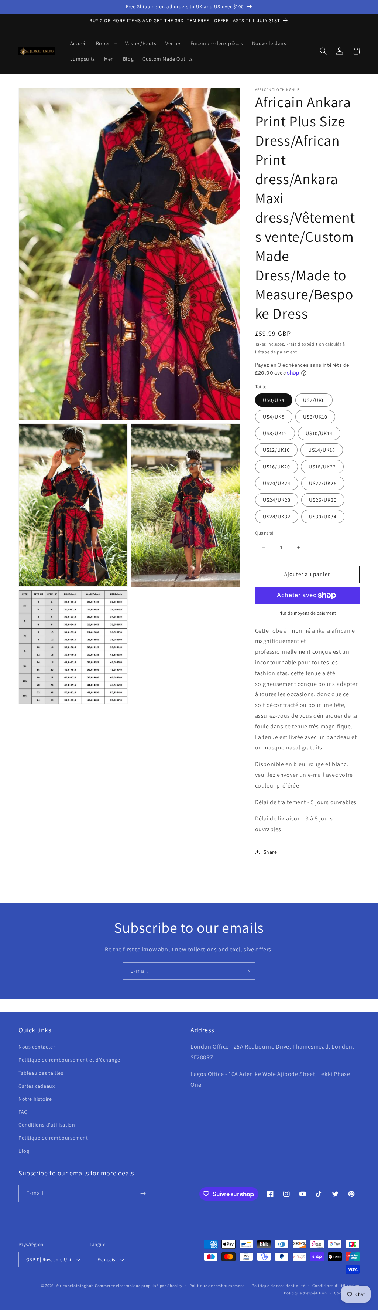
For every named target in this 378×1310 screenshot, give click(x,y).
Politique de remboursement (53, 1137)
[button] (106, 43)
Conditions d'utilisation (46, 1124)
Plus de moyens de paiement (307, 613)
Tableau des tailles (40, 1073)
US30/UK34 (323, 516)
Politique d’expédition (305, 1293)
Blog (23, 1151)
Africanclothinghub (75, 1285)
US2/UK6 (314, 400)
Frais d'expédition (305, 344)
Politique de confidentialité (278, 1285)
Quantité (264, 533)
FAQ (23, 1111)
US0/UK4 (274, 400)
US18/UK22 (322, 466)
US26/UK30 (323, 500)
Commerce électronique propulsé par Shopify (138, 1285)
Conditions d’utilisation (336, 1285)
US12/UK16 (276, 450)
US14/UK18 (321, 450)
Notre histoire (35, 1099)
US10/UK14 (319, 433)
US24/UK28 (277, 500)
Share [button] (270, 852)
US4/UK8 (274, 416)
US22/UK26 (323, 483)
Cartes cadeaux (36, 1086)
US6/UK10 (315, 416)
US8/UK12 (275, 433)
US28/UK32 (277, 516)
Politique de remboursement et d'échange (69, 1059)
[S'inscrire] (247, 971)
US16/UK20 (276, 466)
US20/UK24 (277, 483)
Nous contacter (36, 1046)
